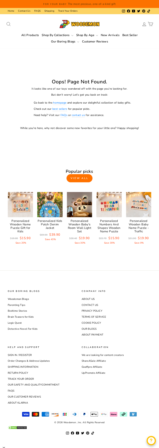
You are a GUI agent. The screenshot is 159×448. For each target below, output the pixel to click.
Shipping (49, 10)
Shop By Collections (56, 35)
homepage (59, 103)
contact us (78, 115)
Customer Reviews (95, 41)
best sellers (59, 109)
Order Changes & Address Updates (29, 361)
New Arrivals (110, 35)
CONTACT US (90, 305)
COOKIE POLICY (91, 323)
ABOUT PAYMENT (93, 334)
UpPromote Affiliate (93, 373)
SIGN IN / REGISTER (20, 355)
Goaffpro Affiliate (92, 367)
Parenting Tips (16, 305)
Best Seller (130, 35)
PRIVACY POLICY (92, 311)
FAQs (63, 115)
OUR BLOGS (89, 329)
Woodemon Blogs (18, 299)
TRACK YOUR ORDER (21, 379)
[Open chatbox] (151, 440)
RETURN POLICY (18, 373)
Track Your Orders (68, 10)
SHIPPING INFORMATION (23, 367)
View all (79, 178)
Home (11, 10)
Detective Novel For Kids (22, 329)
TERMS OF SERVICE (94, 317)
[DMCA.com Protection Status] (79, 428)
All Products (30, 35)
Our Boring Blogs (63, 41)
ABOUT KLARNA (18, 403)
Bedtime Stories (17, 311)
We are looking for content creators (103, 355)
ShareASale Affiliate (94, 361)
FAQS (37, 10)
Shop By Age (85, 35)
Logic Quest (15, 323)
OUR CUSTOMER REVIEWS (24, 397)
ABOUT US (88, 299)
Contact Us (24, 10)
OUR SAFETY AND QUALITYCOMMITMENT (34, 385)
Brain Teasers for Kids (21, 317)
